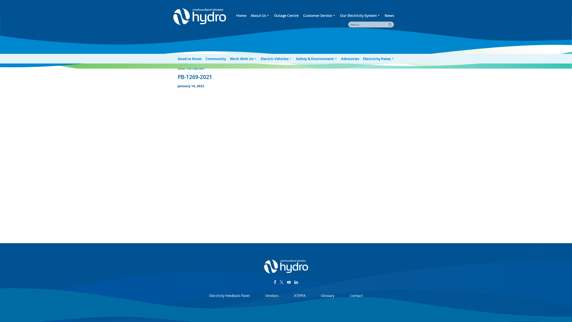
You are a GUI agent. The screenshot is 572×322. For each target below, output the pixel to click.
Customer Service (317, 15)
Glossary (327, 295)
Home (241, 15)
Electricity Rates (377, 58)
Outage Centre (286, 15)
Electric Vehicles (275, 58)
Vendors (271, 295)
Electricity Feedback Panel (229, 295)
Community (216, 58)
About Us (258, 15)
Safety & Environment (315, 58)
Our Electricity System (358, 15)
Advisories (350, 58)
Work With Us (241, 58)
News (389, 15)
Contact (356, 295)
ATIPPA (299, 295)
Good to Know (190, 58)
